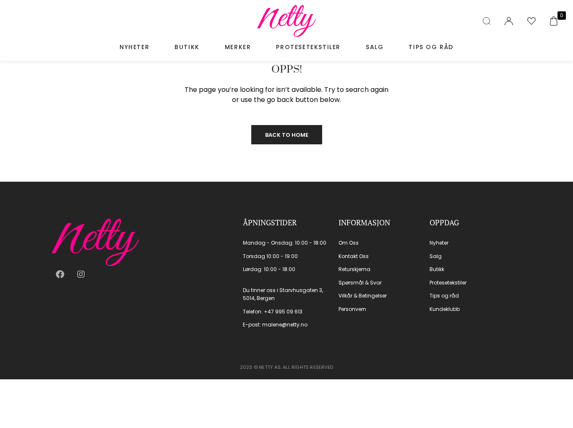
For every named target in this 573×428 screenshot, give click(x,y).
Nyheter (134, 47)
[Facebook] (60, 274)
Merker (238, 47)
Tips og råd (431, 47)
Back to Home (286, 135)
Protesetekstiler (308, 47)
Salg (374, 47)
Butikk (187, 47)
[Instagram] (81, 274)
